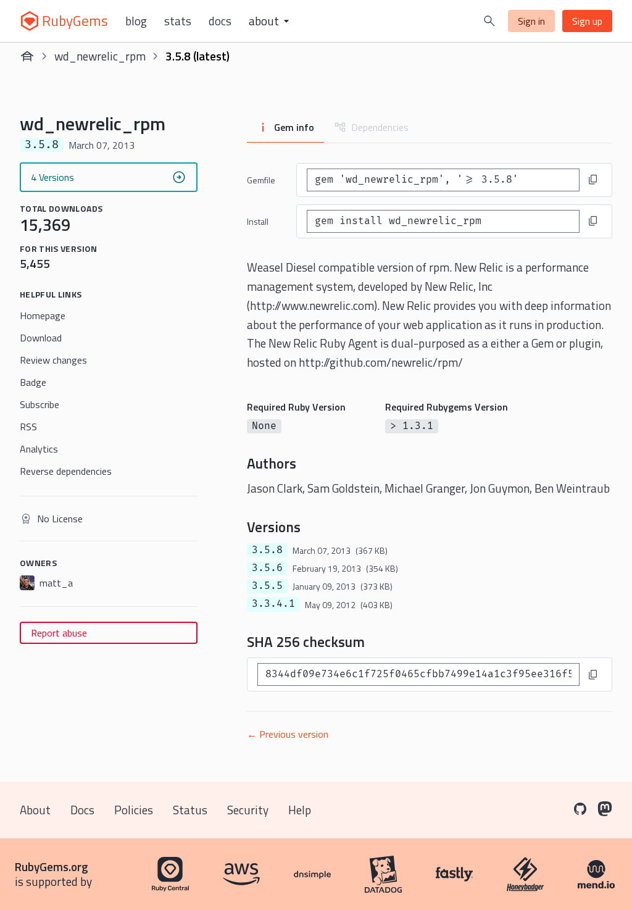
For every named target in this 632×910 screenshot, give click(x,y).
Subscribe (39, 404)
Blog (136, 21)
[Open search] (489, 21)
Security (247, 810)
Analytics (39, 448)
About (35, 810)
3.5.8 (267, 550)
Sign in (531, 21)
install (257, 221)
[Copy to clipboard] (593, 179)
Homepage (42, 315)
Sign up (587, 21)
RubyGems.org (51, 866)
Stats (177, 21)
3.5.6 (267, 568)
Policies (133, 810)
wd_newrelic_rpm (100, 56)
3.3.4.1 (273, 604)
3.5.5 (267, 586)
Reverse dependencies (66, 471)
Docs (220, 21)
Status (190, 810)
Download (41, 337)
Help (299, 810)
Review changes (53, 360)
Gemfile (261, 179)
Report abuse (59, 632)
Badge (33, 382)
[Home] (27, 56)
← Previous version (287, 734)
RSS (28, 426)
